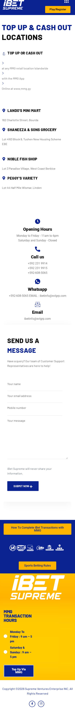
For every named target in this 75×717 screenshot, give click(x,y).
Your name (14, 384)
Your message (16, 420)
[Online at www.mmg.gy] (37, 76)
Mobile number (16, 407)
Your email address (19, 395)
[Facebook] (32, 704)
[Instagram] (41, 704)
